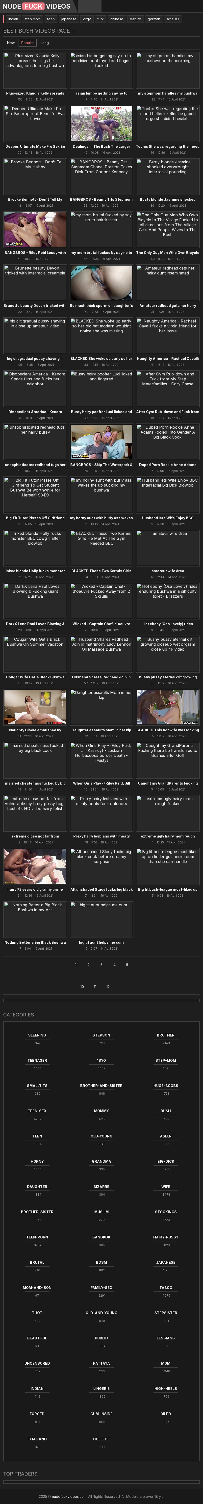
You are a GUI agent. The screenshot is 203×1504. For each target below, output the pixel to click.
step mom (33, 19)
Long (45, 43)
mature (135, 19)
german (154, 19)
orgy (87, 19)
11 (95, 987)
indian (13, 19)
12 (108, 987)
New (11, 43)
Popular (27, 43)
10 (82, 987)
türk (101, 19)
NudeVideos (36, 6)
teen (51, 19)
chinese (116, 19)
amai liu (173, 19)
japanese (68, 19)
